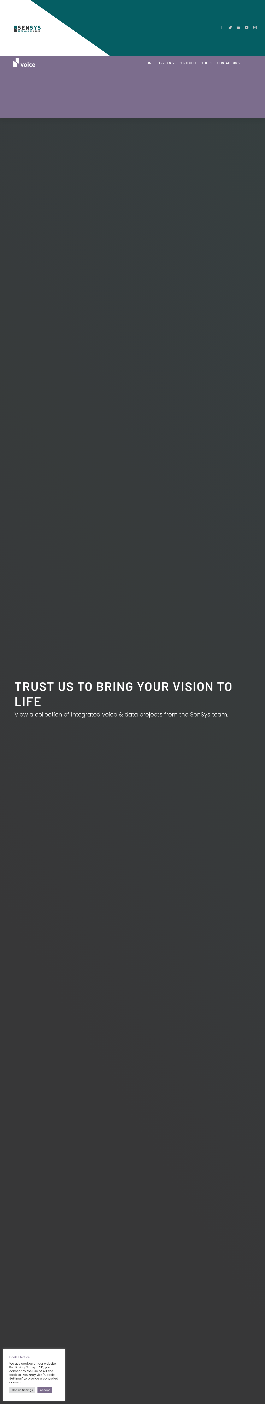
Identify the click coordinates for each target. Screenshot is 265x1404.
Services (164, 63)
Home (149, 63)
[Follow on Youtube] (246, 27)
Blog (204, 63)
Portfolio (187, 63)
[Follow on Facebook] (222, 27)
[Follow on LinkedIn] (238, 27)
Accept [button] (45, 1390)
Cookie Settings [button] (22, 1390)
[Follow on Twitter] (230, 27)
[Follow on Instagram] (255, 27)
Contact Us (227, 63)
